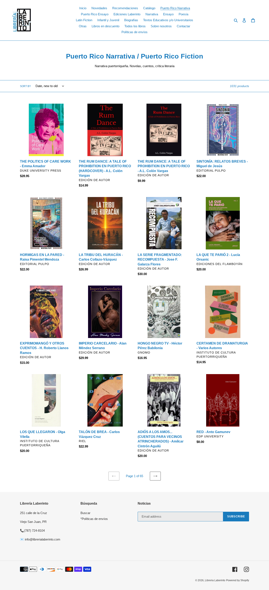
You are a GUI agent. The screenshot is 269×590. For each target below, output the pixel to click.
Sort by (25, 86)
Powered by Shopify (237, 580)
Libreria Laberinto (215, 580)
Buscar (85, 513)
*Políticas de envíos (94, 519)
